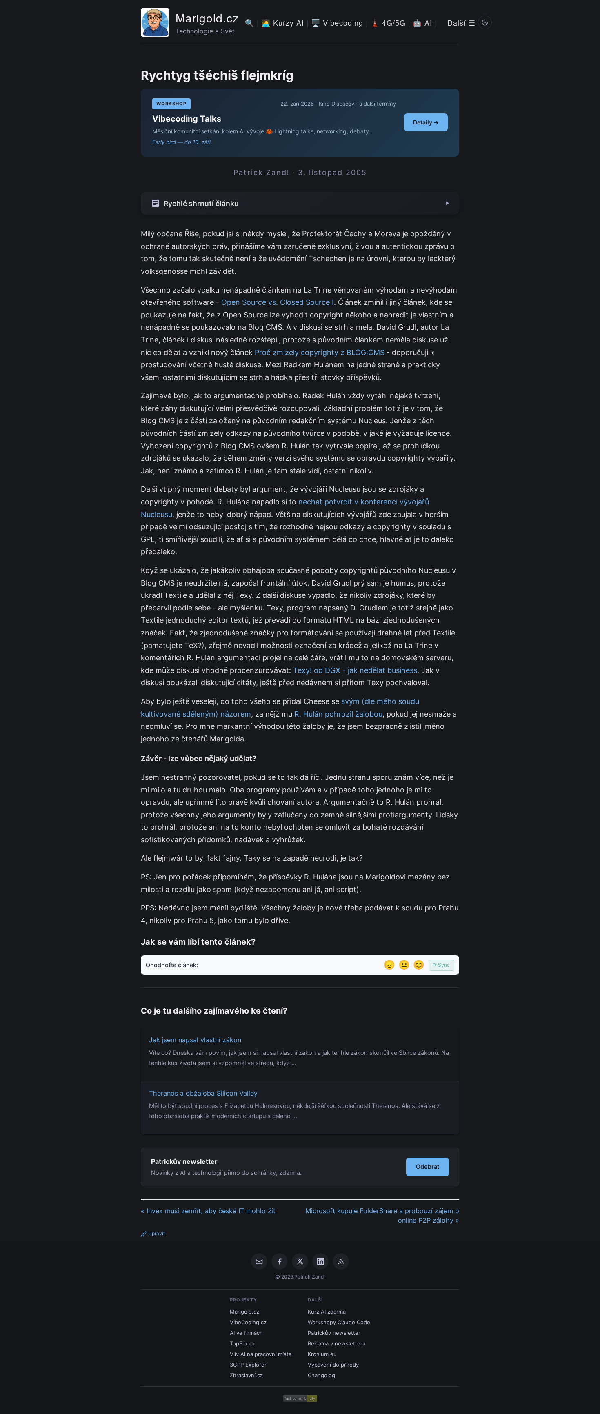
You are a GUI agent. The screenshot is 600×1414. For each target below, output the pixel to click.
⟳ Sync (441, 965)
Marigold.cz (207, 17)
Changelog (321, 1375)
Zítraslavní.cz (246, 1375)
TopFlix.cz (242, 1343)
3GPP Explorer (248, 1364)
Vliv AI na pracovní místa (260, 1354)
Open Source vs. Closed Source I (277, 302)
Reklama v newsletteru (337, 1343)
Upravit (156, 1233)
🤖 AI (422, 22)
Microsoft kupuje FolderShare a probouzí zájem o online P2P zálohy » (382, 1215)
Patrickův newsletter (334, 1333)
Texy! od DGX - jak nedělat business (355, 670)
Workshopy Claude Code (339, 1322)
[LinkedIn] (320, 1261)
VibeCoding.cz (248, 1322)
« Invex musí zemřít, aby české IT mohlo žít (208, 1211)
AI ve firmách (246, 1333)
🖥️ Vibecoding (337, 22)
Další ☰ (461, 22)
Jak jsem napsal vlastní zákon (195, 1040)
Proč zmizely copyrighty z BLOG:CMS (319, 352)
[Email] (259, 1261)
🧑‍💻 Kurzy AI (282, 22)
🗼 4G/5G (388, 22)
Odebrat (427, 1166)
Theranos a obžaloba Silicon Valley (203, 1093)
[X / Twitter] (300, 1261)
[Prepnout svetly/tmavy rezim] (485, 22)
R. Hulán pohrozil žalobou (338, 714)
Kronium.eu (322, 1354)
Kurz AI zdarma (327, 1311)
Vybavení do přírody (333, 1364)
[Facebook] (279, 1261)
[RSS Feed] (341, 1261)
